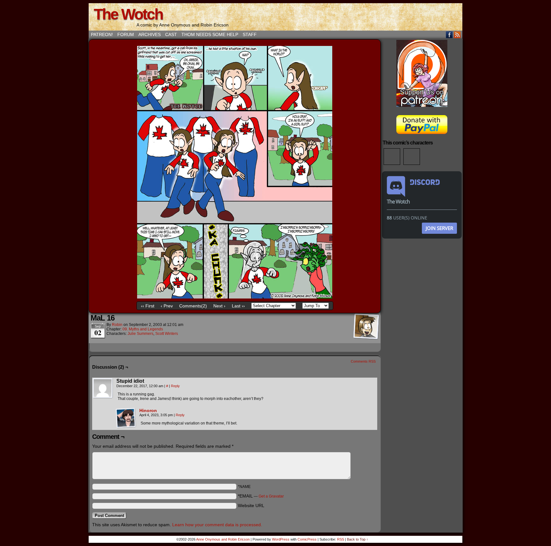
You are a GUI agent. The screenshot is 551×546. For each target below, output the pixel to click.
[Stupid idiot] (103, 388)
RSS (457, 35)
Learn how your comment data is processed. (217, 524)
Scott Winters (166, 333)
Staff (250, 34)
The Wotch (128, 14)
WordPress (281, 539)
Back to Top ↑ (357, 539)
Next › (219, 305)
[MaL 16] (234, 296)
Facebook (449, 35)
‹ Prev (167, 305)
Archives (149, 34)
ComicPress (307, 539)
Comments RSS (363, 361)
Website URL (251, 505)
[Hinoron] (126, 426)
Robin (117, 324)
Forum (125, 34)
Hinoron (148, 410)
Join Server (439, 228)
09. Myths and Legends (142, 329)
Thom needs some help (209, 34)
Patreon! (102, 34)
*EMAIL (261, 495)
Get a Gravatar (271, 496)
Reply (175, 386)
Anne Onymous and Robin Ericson (223, 539)
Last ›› (238, 305)
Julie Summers (140, 333)
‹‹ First (147, 305)
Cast (171, 34)
